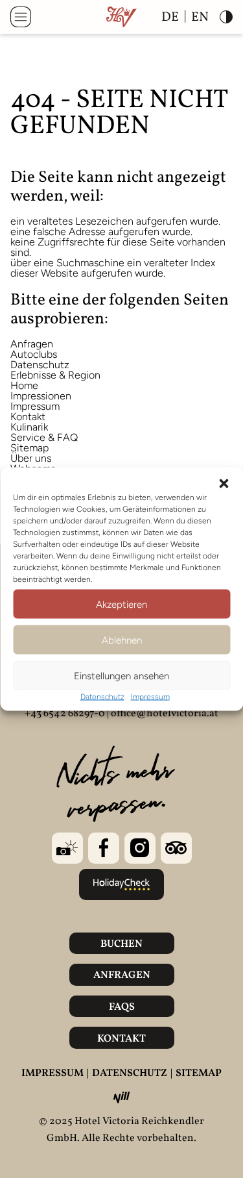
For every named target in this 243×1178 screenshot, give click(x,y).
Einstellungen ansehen (121, 675)
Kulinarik (29, 427)
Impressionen (40, 396)
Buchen (121, 944)
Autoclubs (33, 354)
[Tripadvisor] (176, 848)
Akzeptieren (121, 604)
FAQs (122, 1007)
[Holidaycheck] (122, 884)
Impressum (150, 696)
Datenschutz (102, 696)
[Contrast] (226, 16)
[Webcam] (67, 848)
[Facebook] (103, 848)
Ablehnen (122, 639)
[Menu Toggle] (20, 16)
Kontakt (27, 416)
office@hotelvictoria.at (164, 714)
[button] (223, 483)
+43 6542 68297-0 (65, 714)
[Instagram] (140, 848)
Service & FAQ (44, 437)
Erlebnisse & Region (55, 375)
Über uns (30, 458)
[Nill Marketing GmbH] (121, 1097)
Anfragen (31, 344)
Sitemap (29, 448)
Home (24, 385)
